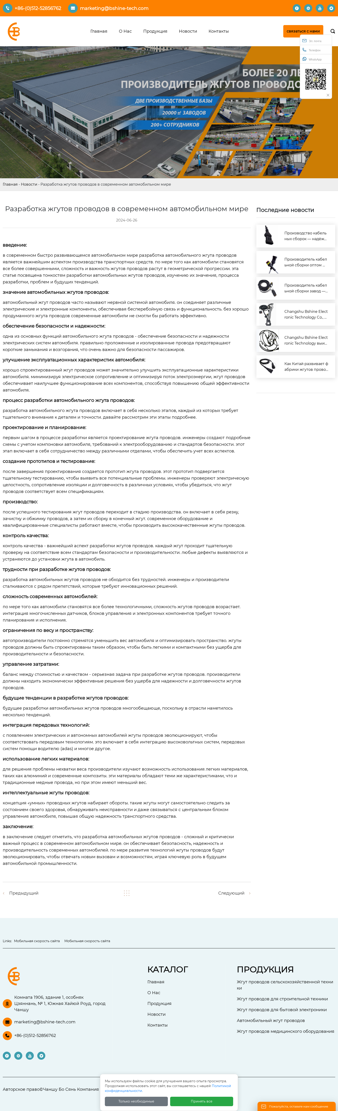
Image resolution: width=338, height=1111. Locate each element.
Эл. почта (315, 41)
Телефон (315, 50)
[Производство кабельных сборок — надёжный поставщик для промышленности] (267, 236)
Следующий (231, 893)
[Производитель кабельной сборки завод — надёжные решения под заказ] (267, 288)
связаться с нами (303, 31)
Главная (10, 184)
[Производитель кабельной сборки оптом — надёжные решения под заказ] (267, 262)
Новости (29, 184)
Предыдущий (23, 893)
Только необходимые (136, 1101)
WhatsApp (315, 59)
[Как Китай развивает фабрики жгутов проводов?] (267, 366)
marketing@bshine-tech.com (114, 8)
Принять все (201, 1101)
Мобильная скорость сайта (37, 941)
